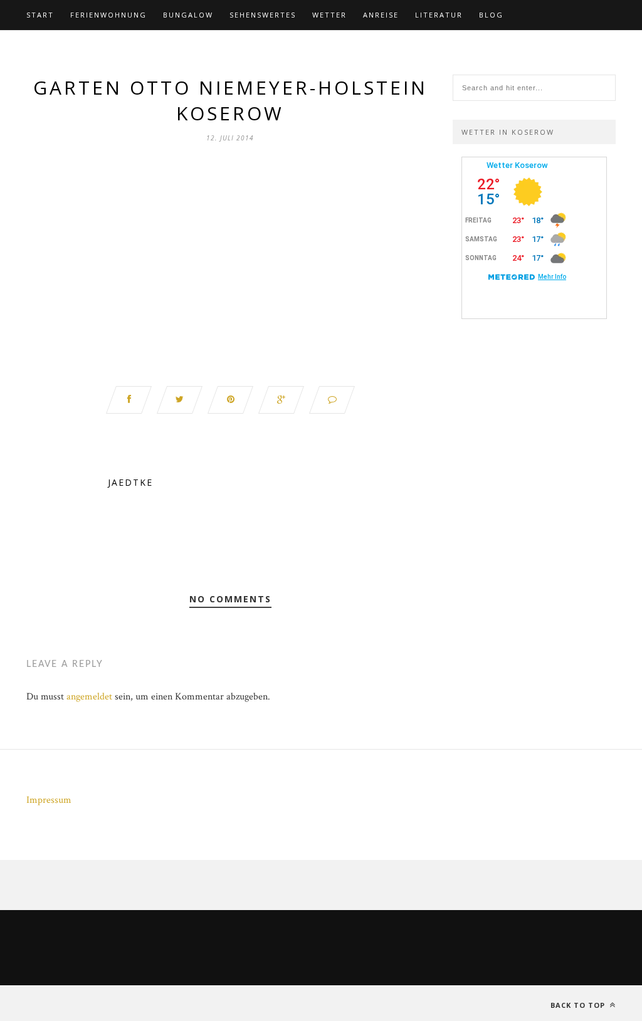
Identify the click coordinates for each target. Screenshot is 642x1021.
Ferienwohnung (108, 14)
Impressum (48, 800)
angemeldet (89, 696)
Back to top (579, 1005)
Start (40, 14)
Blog (491, 14)
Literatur (439, 14)
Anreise (381, 14)
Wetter (329, 14)
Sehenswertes (262, 14)
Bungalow (188, 14)
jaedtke (130, 482)
